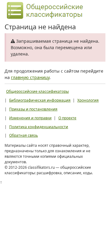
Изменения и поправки (30, 117)
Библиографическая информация (40, 100)
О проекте (67, 117)
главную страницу (30, 77)
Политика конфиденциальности (38, 126)
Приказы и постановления (33, 108)
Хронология (88, 100)
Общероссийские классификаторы (37, 91)
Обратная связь (23, 135)
